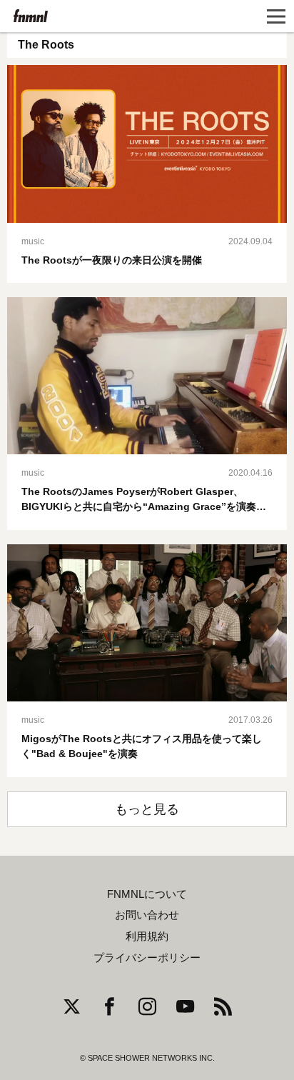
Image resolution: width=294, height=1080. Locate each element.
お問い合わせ (147, 915)
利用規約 (147, 936)
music (32, 241)
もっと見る (147, 809)
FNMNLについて (147, 894)
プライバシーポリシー (147, 958)
